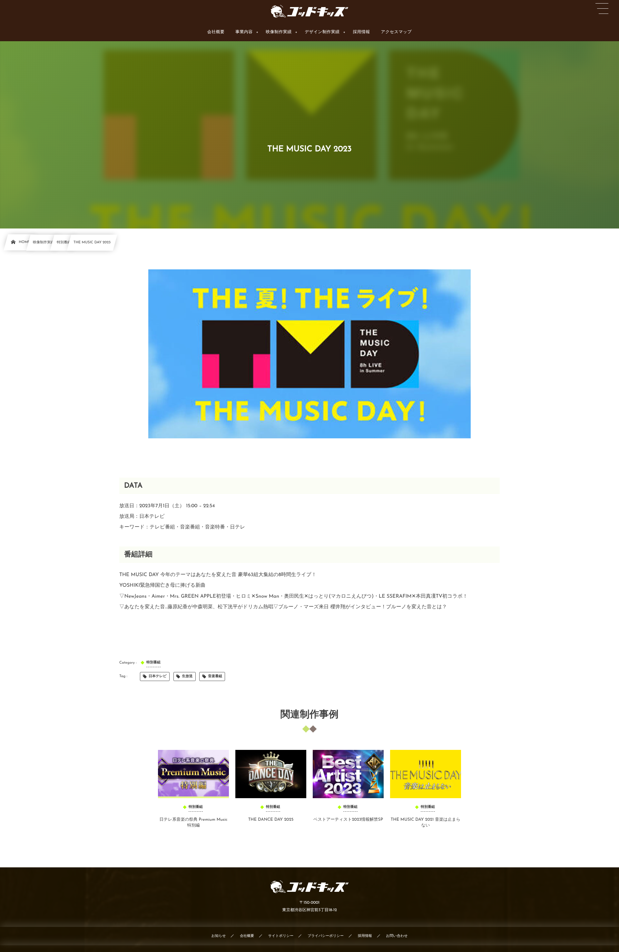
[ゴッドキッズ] (309, 11)
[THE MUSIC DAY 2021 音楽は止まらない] (425, 774)
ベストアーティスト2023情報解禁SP (348, 820)
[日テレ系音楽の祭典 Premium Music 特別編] (193, 774)
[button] (602, 8)
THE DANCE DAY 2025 (271, 820)
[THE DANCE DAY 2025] (270, 774)
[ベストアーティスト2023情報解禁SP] (348, 774)
